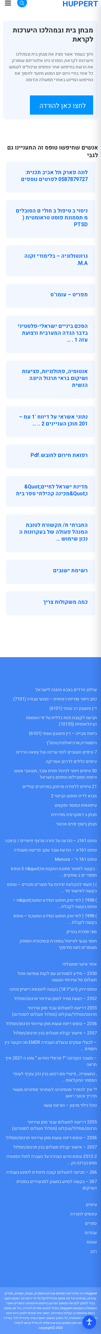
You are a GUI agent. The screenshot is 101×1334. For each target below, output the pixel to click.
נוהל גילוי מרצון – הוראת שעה (70, 1105)
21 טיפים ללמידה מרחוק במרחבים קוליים (59, 786)
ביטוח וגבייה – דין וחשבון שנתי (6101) (63, 733)
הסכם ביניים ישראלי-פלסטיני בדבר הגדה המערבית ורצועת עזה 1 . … (53, 333)
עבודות (91, 1232)
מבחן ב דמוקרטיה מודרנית (74, 814)
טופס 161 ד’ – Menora (76, 859)
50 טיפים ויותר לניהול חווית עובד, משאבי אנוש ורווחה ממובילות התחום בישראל (55, 774)
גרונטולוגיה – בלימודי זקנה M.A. (56, 259)
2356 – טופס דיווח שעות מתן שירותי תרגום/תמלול (51, 1023)
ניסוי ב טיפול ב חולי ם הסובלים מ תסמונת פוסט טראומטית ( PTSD (52, 217)
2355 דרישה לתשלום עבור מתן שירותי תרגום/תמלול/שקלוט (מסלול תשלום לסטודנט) (54, 1011)
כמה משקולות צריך (65, 602)
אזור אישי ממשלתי (79, 964)
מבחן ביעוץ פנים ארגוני (76, 824)
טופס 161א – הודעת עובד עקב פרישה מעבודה (55, 850)
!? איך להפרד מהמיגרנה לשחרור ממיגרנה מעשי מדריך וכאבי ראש (55, 1092)
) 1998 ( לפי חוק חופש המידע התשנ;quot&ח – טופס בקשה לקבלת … (55, 903)
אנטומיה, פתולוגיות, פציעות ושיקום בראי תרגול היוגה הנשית (55, 378)
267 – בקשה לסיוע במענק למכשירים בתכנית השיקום (56, 1184)
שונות (92, 1242)
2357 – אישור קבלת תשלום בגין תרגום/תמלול (55, 1033)
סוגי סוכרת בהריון (81, 931)
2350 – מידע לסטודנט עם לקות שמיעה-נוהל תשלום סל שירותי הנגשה (57, 976)
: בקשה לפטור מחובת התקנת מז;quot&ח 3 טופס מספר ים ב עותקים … (54, 872)
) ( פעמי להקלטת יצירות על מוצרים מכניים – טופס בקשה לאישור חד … (52, 887)
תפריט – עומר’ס (69, 295)
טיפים (91, 1204)
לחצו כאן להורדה (62, 106)
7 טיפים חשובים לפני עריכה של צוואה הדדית (56, 752)
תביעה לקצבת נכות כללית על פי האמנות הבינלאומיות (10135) (61, 721)
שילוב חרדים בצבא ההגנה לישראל (66, 689)
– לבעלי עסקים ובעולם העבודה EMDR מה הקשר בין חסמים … (51, 1045)
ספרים (91, 1223)
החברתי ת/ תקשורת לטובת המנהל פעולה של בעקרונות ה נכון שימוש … (53, 532)
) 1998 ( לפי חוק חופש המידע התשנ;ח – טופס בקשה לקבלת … (55, 919)
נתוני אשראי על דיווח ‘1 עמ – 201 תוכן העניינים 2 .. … (53, 420)
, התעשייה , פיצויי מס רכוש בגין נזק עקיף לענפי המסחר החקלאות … (55, 1077)
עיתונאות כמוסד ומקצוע (76, 805)
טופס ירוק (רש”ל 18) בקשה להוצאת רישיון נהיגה (53, 989)
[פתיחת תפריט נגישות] (89, 1322)
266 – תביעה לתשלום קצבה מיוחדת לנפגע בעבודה (51, 1172)
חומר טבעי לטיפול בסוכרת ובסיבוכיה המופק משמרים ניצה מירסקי (58, 944)
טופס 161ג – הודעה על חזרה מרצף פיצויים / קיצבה (51, 840)
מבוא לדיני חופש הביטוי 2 (74, 796)
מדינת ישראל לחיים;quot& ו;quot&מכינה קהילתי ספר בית (52, 490)
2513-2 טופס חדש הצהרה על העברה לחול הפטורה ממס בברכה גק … (51, 1159)
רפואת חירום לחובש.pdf (59, 455)
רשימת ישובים (70, 571)
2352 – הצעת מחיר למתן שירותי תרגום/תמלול (55, 998)
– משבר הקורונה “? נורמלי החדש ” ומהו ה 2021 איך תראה (51, 1061)
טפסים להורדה (83, 1214)
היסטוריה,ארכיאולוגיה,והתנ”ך (71, 743)
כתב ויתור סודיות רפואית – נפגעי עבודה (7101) (55, 699)
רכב (93, 1251)
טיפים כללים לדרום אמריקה (71, 761)
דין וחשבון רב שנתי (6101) (73, 708)
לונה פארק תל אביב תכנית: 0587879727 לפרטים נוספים (54, 175)
